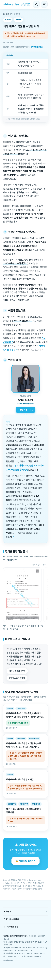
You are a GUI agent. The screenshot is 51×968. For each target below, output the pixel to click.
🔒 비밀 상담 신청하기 (25, 860)
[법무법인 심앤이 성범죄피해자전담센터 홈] (16, 4)
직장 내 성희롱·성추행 (17, 671)
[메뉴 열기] (44, 4)
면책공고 (25, 911)
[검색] (36, 4)
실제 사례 (9, 14)
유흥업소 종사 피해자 (17, 678)
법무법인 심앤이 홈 (25, 919)
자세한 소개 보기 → (25, 409)
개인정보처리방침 (25, 927)
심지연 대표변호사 (36, 47)
